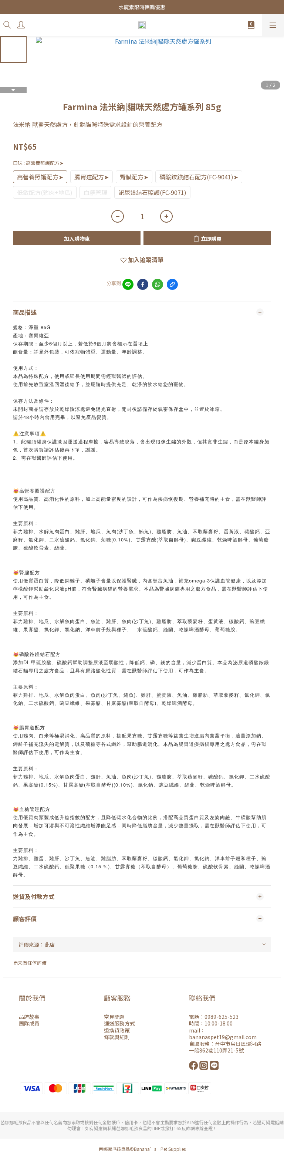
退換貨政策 (117, 1030)
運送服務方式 (119, 1023)
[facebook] (142, 284)
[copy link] (172, 284)
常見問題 (114, 1016)
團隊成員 (29, 1023)
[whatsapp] (157, 284)
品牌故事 (29, 1016)
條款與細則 (117, 1037)
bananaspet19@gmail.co (220, 1037)
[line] (127, 284)
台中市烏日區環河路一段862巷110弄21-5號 (225, 1047)
